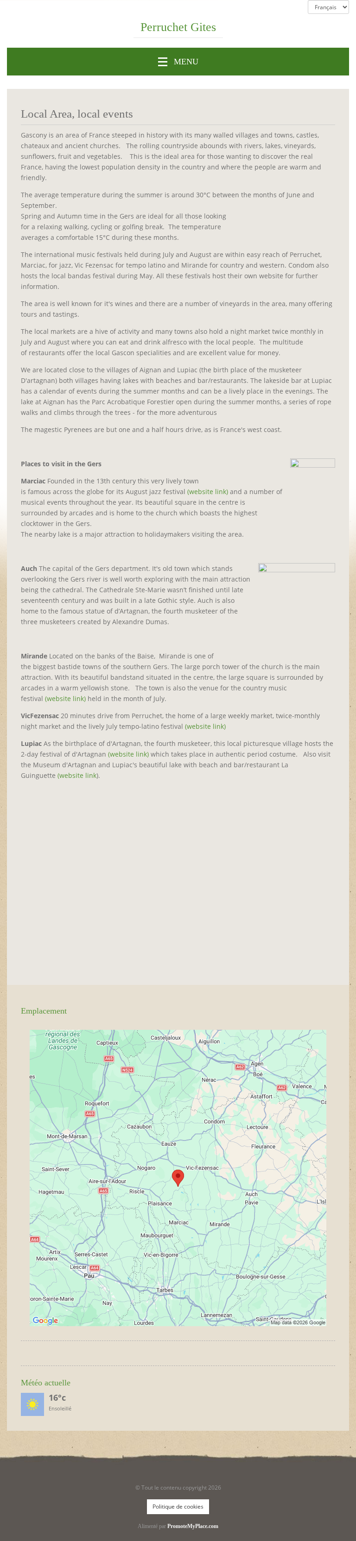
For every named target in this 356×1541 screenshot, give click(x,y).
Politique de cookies (178, 1506)
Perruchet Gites (178, 27)
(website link (76, 775)
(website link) (207, 491)
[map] (178, 1178)
